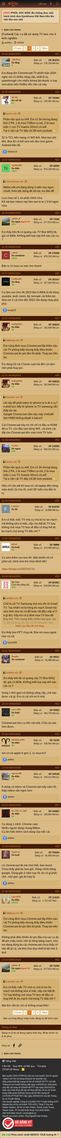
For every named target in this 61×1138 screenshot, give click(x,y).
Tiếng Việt (10, 1061)
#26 (57, 273)
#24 (57, 212)
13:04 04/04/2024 (11, 576)
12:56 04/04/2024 (11, 538)
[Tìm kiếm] (57, 4)
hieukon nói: (12, 397)
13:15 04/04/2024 (11, 734)
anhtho (8, 42)
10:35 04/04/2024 (11, 91)
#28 (57, 375)
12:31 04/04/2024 (11, 375)
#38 (57, 846)
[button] (3, 4)
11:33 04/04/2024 (11, 247)
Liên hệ (6, 1066)
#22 (57, 91)
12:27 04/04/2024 (11, 318)
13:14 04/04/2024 (11, 703)
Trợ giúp (41, 1066)
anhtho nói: (12, 598)
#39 (57, 891)
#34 (57, 703)
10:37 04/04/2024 (11, 159)
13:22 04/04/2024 (11, 805)
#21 (57, 54)
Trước (18, 48)
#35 (57, 734)
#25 (57, 247)
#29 (57, 439)
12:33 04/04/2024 (11, 439)
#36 (57, 767)
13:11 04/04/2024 (11, 650)
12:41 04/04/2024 (11, 500)
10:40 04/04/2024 (11, 212)
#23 (57, 159)
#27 (57, 318)
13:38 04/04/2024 (11, 891)
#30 (57, 500)
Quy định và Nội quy (24, 1066)
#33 (57, 650)
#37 (57, 805)
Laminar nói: (13, 981)
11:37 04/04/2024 (11, 273)
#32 (57, 576)
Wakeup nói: (13, 340)
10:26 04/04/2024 (11, 54)
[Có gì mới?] (51, 4)
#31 (57, 538)
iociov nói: (11, 113)
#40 (57, 959)
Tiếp (44, 48)
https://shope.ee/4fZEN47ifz (18, 569)
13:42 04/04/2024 (11, 959)
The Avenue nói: (15, 181)
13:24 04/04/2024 (11, 846)
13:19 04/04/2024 (11, 767)
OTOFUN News (10, 1069)
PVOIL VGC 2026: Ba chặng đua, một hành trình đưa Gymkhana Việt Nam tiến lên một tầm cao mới (29, 16)
